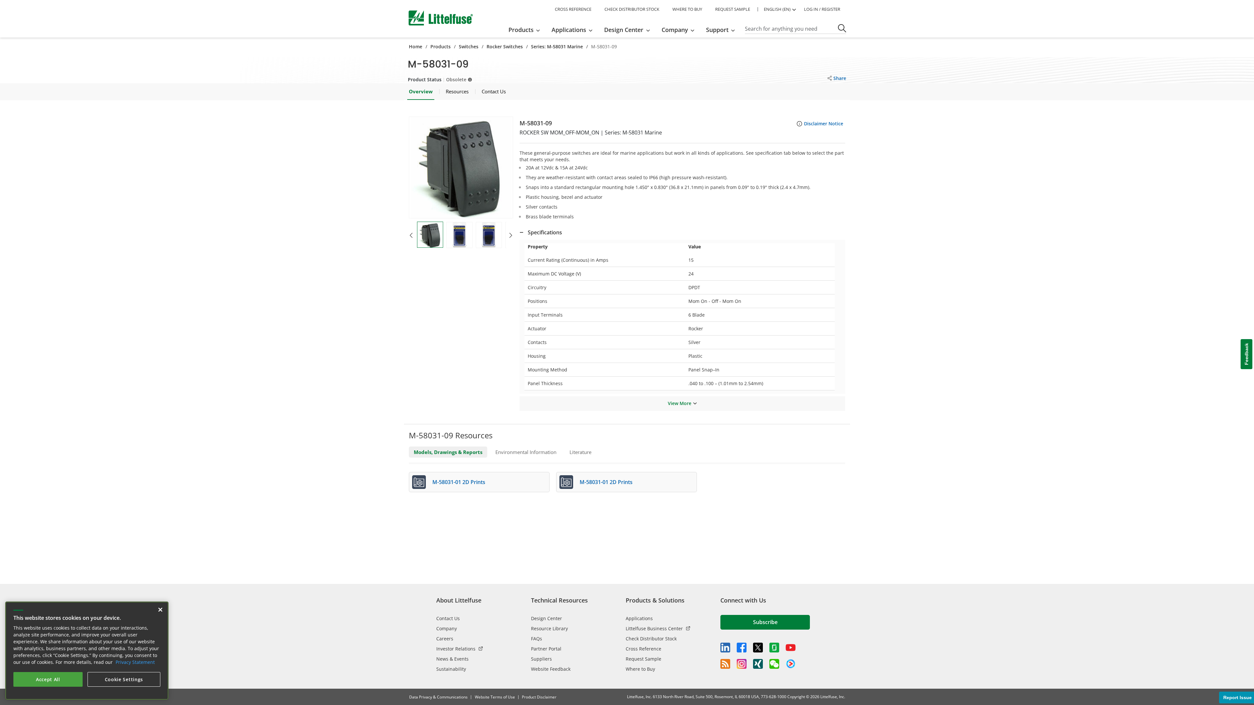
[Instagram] (742, 664)
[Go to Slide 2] (459, 235)
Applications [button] (569, 30)
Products (440, 46)
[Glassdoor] (774, 647)
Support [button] (717, 30)
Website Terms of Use (495, 697)
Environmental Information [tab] (525, 452)
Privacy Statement (135, 662)
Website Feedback (551, 669)
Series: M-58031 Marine (557, 46)
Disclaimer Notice (823, 123)
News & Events (452, 659)
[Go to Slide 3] (489, 235)
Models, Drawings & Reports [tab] (448, 452)
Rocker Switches (505, 46)
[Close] (160, 610)
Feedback (1246, 354)
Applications (639, 618)
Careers (444, 638)
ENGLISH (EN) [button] (777, 9)
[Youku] (791, 664)
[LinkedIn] (725, 647)
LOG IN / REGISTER (822, 9)
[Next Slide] (510, 235)
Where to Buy (640, 669)
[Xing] (758, 664)
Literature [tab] (580, 452)
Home (415, 46)
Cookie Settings (124, 679)
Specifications (545, 232)
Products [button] (521, 30)
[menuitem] (526, 30)
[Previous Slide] (411, 235)
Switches (468, 46)
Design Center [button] (623, 30)
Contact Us (448, 618)
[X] (758, 647)
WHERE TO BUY (687, 9)
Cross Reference (643, 649)
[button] (461, 167)
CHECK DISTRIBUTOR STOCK (631, 9)
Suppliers (541, 659)
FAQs (536, 638)
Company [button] (675, 30)
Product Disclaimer (539, 697)
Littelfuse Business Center (654, 628)
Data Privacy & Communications (438, 697)
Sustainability (451, 669)
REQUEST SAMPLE (732, 9)
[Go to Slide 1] (430, 235)
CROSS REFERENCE (573, 9)
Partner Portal (546, 649)
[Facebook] (742, 647)
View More (679, 403)
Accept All (48, 679)
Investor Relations (455, 649)
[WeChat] (774, 664)
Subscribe (765, 622)
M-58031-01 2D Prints (458, 482)
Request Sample (643, 659)
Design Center (546, 618)
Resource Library (549, 628)
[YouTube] (791, 647)
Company (446, 628)
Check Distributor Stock (651, 638)
